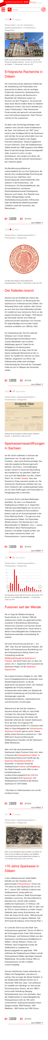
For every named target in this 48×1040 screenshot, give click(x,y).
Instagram (43, 9)
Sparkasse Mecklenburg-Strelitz (18, 760)
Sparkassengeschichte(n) (13, 27)
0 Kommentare (29, 27)
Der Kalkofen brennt (19, 290)
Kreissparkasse (23, 883)
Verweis (25, 478)
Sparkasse (27, 777)
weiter (7, 586)
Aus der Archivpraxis (25, 25)
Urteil (32, 775)
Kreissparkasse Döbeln (27, 755)
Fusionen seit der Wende (23, 606)
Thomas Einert (10, 25)
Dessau (22, 766)
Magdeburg (35, 766)
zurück (40, 586)
